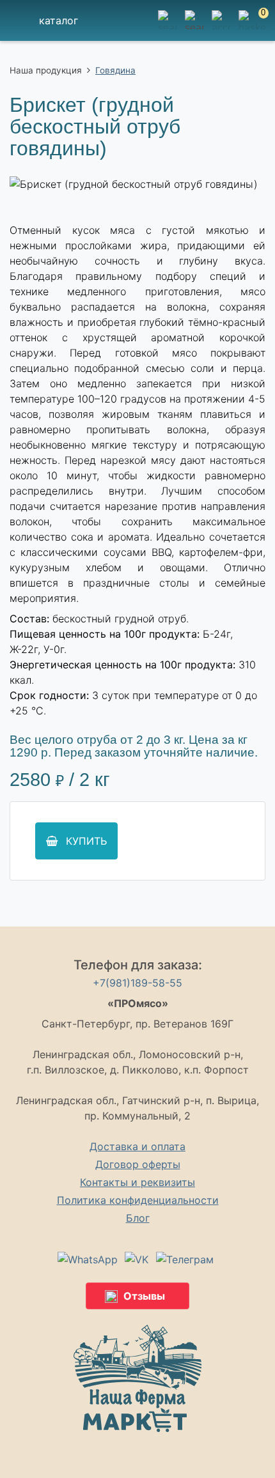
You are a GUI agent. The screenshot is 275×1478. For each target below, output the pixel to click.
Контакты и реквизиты (137, 1182)
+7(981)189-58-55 (137, 982)
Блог (138, 1218)
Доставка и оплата (137, 1146)
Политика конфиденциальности (138, 1200)
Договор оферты (137, 1164)
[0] (252, 27)
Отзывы (144, 1295)
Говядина (115, 70)
